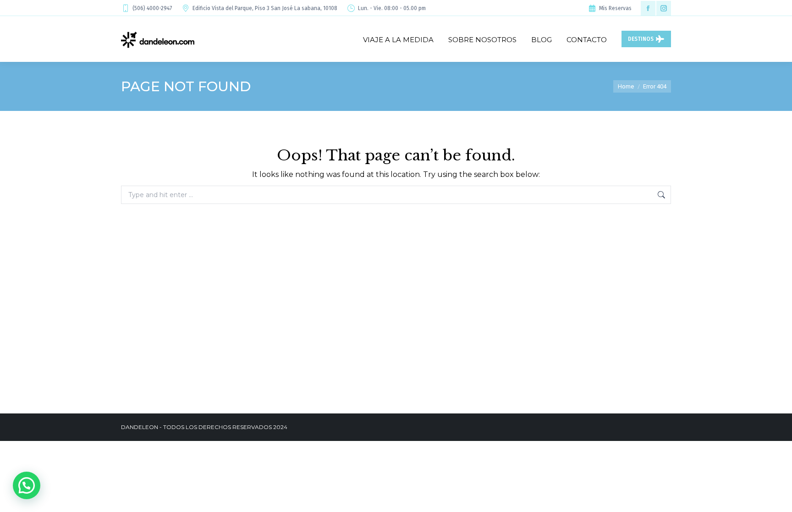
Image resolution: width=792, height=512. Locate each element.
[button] (26, 485)
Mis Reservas (615, 8)
